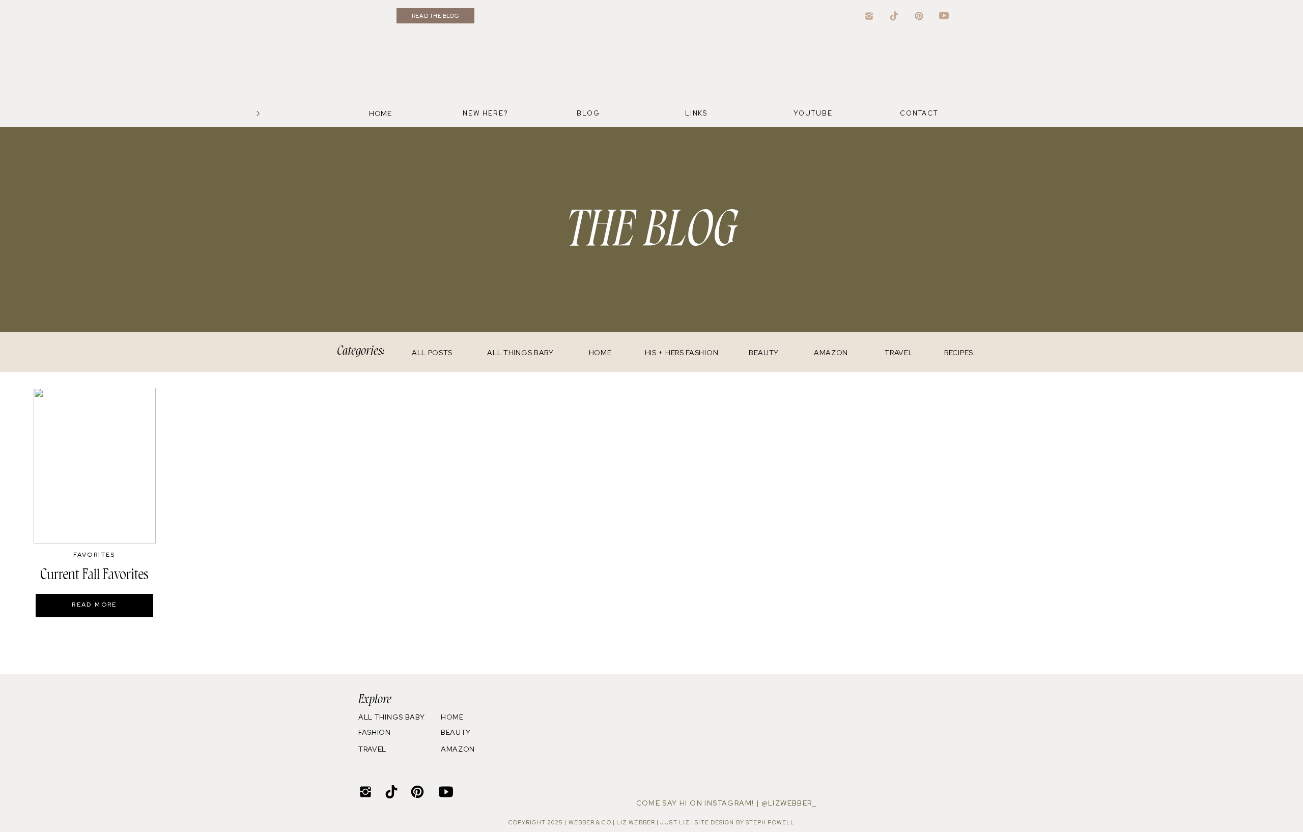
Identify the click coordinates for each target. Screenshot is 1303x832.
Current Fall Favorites (94, 574)
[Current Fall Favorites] (95, 465)
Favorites (94, 555)
